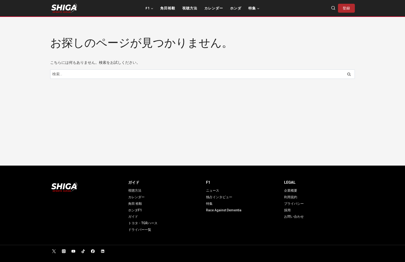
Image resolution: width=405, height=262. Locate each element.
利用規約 (290, 197)
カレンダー (213, 8)
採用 (287, 210)
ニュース (212, 190)
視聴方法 (189, 8)
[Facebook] (93, 251)
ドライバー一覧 (139, 230)
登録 (346, 8)
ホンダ (235, 8)
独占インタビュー (219, 197)
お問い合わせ (294, 216)
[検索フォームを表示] (333, 8)
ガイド (133, 216)
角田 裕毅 (135, 203)
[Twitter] (54, 251)
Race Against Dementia (223, 210)
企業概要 (290, 190)
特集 (209, 203)
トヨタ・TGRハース (143, 223)
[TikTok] (83, 251)
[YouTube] (73, 251)
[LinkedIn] (102, 251)
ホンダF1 (135, 210)
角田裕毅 (167, 8)
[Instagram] (64, 251)
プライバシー (294, 203)
